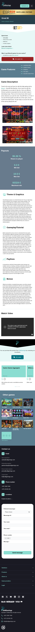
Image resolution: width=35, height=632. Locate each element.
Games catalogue (5, 21)
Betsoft (11, 21)
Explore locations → (7, 498)
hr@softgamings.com (7, 476)
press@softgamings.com (8, 471)
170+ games (5, 37)
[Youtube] (10, 596)
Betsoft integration (7, 48)
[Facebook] (2, 596)
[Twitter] (6, 596)
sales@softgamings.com (8, 459)
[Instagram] (19, 596)
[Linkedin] (14, 596)
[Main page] (7, 4)
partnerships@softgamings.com (10, 465)
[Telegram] (23, 596)
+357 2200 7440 (6, 486)
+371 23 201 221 (6, 489)
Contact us (24, 6)
